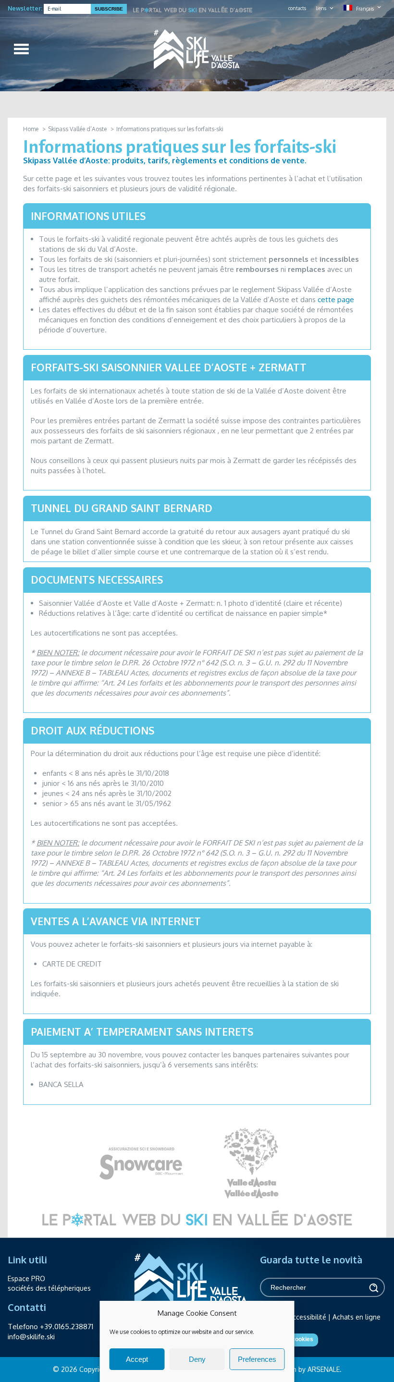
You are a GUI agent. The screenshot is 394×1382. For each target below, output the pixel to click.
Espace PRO (26, 1278)
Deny (197, 1359)
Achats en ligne (356, 1317)
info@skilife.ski (31, 1336)
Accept (137, 1359)
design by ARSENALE (308, 1369)
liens (321, 8)
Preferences (257, 1359)
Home (30, 129)
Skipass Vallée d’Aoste (77, 129)
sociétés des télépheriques (49, 1288)
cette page (336, 299)
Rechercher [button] (373, 1287)
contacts (297, 8)
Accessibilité (307, 1317)
